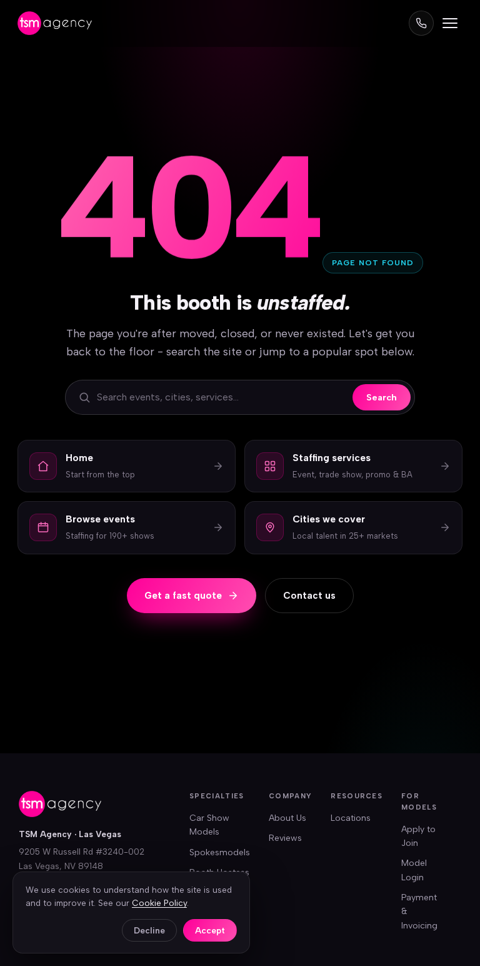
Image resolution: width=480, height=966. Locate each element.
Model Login (414, 870)
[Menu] (450, 23)
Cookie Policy (159, 903)
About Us (287, 818)
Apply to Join (418, 836)
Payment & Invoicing (419, 911)
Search (381, 397)
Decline (149, 930)
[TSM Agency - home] (55, 23)
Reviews (285, 838)
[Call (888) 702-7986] (421, 23)
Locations (351, 818)
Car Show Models (209, 825)
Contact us (309, 595)
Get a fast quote (183, 595)
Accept (210, 930)
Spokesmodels (219, 852)
